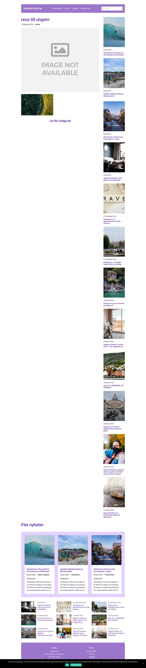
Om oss (67, 8)
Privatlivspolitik (76, 665)
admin (37, 24)
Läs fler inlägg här (60, 120)
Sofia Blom (75, 575)
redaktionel (31, 579)
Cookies (75, 8)
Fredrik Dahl (109, 575)
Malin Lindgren (43, 575)
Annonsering (57, 8)
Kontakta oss (85, 8)
